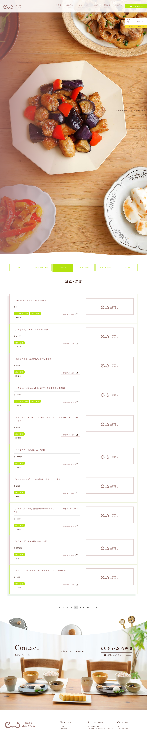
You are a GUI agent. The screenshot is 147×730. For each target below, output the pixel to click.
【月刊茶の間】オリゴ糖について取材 (30, 541)
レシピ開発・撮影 (41, 267)
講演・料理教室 (106, 267)
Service (96, 722)
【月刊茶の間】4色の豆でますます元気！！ (33, 329)
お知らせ (118, 6)
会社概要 (57, 6)
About (67, 722)
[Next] (92, 607)
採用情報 (106, 6)
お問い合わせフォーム (116, 655)
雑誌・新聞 (35, 314)
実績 (96, 6)
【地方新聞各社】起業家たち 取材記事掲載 (32, 358)
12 (88, 607)
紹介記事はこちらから (69, 314)
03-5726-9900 (118, 648)
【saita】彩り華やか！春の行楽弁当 (30, 300)
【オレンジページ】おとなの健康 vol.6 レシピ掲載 (37, 479)
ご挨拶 (62, 726)
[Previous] (55, 607)
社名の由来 (64, 728)
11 (84, 607)
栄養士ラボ (83, 6)
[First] (51, 607)
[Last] (96, 607)
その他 (127, 267)
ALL (20, 267)
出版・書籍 (84, 267)
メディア (62, 267)
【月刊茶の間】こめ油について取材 (29, 450)
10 (80, 607)
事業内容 (69, 6)
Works (122, 722)
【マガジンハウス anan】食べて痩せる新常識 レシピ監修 (39, 388)
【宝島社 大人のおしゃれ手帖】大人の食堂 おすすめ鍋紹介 (40, 570)
